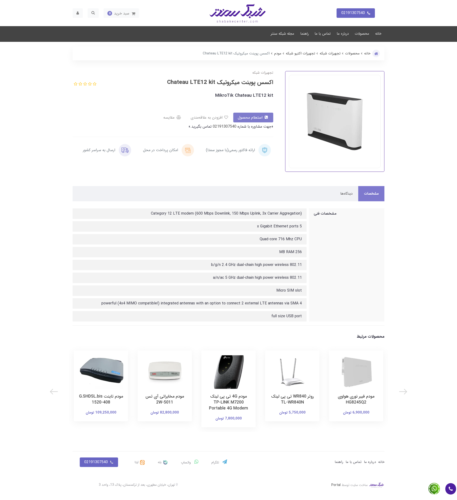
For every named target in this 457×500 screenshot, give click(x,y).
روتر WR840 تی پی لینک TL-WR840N (292, 399)
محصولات (362, 34)
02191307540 (224, 127)
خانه (378, 34)
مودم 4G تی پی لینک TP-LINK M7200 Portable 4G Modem (228, 402)
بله (160, 462)
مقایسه (169, 117)
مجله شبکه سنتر (282, 34)
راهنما (304, 34)
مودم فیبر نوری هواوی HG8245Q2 (356, 399)
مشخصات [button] (371, 194)
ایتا (137, 462)
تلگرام (215, 462)
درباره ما (343, 34)
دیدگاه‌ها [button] (346, 194)
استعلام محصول (251, 117)
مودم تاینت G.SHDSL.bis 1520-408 (101, 399)
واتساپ (186, 462)
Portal (336, 485)
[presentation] (403, 391)
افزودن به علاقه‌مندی (207, 117)
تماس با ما (323, 34)
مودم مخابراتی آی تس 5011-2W (164, 399)
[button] (121, 13)
